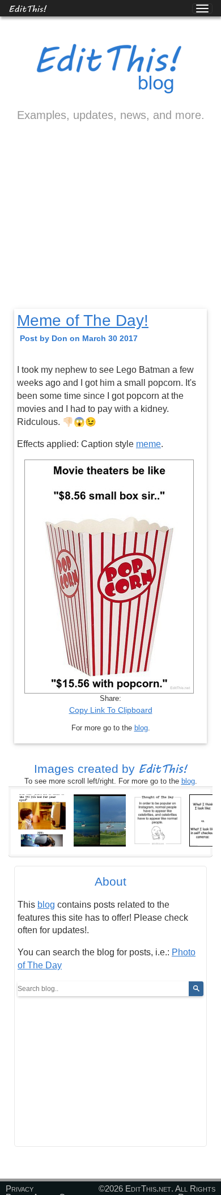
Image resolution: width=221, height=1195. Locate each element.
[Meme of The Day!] (42, 819)
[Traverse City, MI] (100, 819)
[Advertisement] (110, 225)
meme (148, 444)
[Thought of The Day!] (157, 819)
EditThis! (27, 8)
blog (141, 728)
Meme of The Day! (82, 320)
